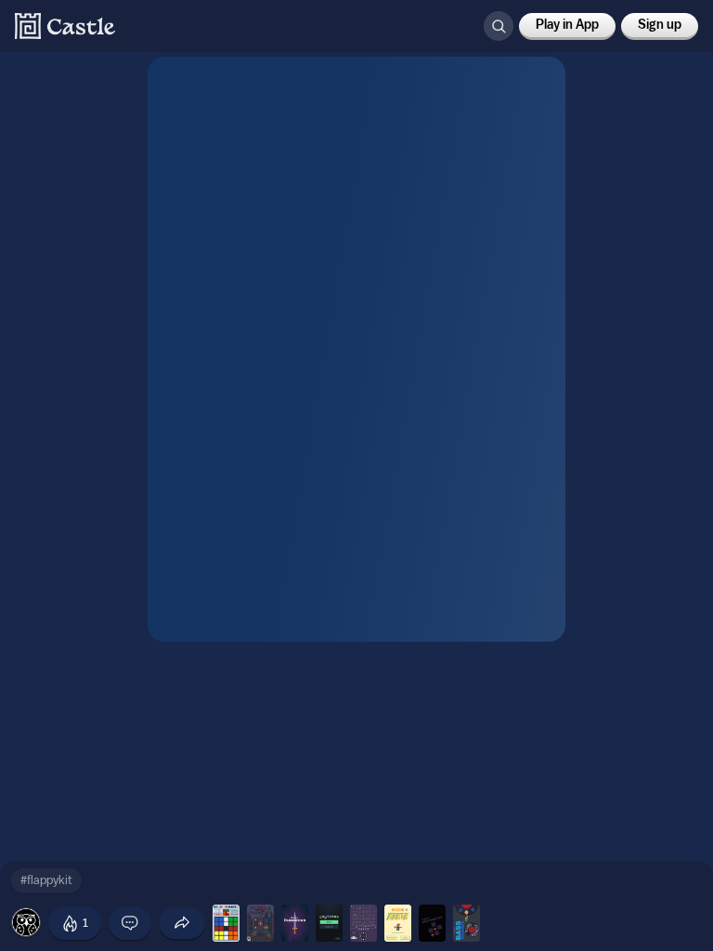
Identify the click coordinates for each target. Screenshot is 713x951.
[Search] (498, 26)
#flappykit (46, 880)
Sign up (659, 25)
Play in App (567, 25)
